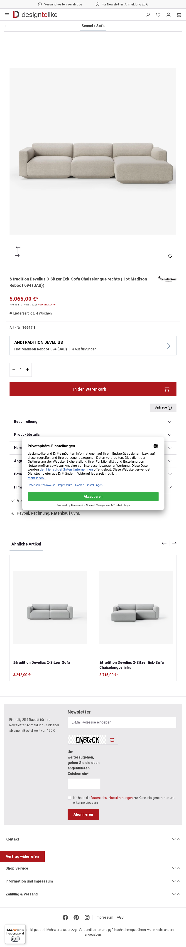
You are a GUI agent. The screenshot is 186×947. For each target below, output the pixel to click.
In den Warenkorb (89, 389)
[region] (93, 151)
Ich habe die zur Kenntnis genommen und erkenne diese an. (124, 800)
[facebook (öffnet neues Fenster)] (65, 917)
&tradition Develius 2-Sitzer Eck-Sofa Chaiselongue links (131, 665)
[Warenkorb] (178, 14)
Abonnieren (83, 814)
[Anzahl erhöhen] (28, 370)
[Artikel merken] (170, 256)
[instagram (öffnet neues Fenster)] (87, 917)
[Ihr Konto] (168, 14)
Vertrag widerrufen (22, 856)
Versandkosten (47, 304)
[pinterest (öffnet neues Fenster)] (76, 917)
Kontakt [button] (12, 839)
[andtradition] (167, 278)
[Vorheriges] (17, 247)
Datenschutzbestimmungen (112, 798)
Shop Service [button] (16, 868)
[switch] (15, 939)
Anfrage (161, 407)
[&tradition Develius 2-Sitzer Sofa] (50, 607)
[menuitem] (106, 917)
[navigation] (169, 543)
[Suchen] (147, 14)
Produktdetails (27, 434)
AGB (120, 917)
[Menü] (7, 14)
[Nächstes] (17, 255)
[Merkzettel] (158, 14)
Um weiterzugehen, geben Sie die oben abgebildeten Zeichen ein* (84, 763)
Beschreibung (25, 421)
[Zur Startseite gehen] (35, 14)
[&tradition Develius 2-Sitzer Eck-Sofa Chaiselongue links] (136, 607)
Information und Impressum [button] (29, 881)
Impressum (104, 917)
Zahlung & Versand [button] (21, 894)
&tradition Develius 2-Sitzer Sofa (41, 662)
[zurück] (5, 26)
